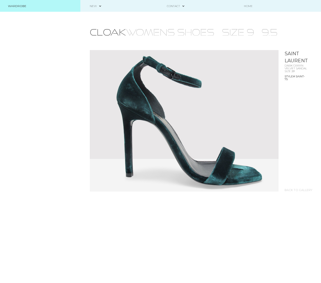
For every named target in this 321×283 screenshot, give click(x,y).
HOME (248, 6)
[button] (93, 6)
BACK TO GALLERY (298, 190)
